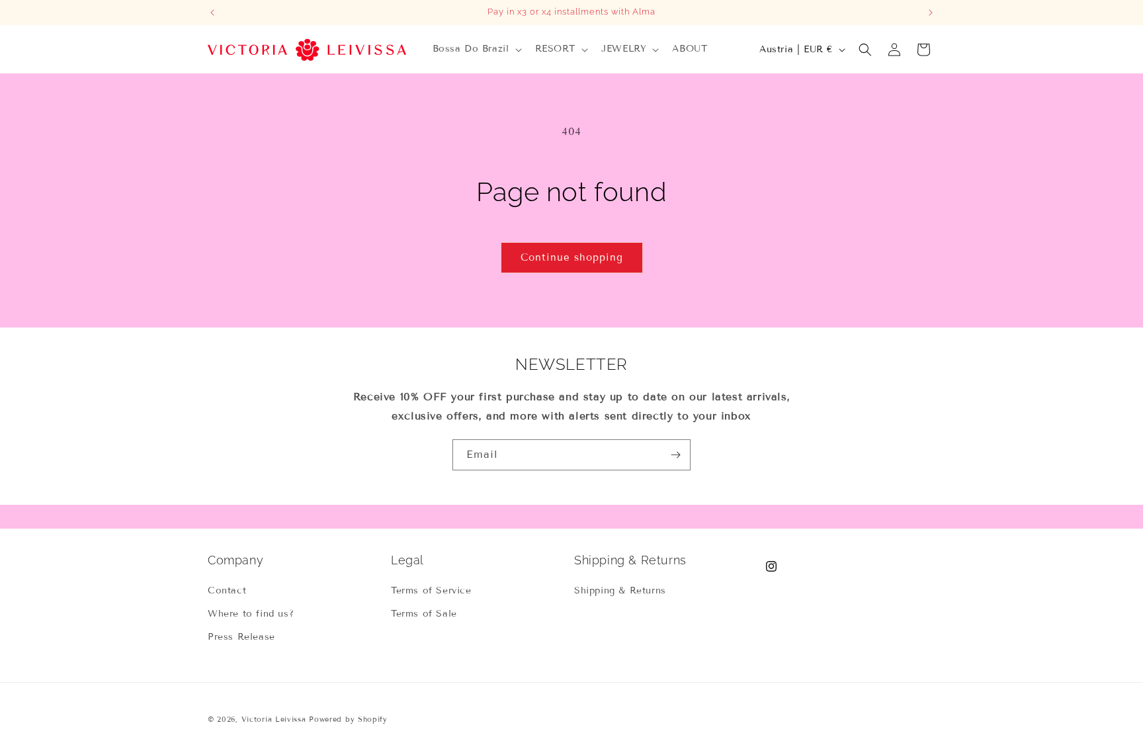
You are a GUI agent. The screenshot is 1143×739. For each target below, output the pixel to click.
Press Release (241, 636)
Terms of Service (431, 590)
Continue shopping (572, 257)
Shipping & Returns (620, 590)
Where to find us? (251, 613)
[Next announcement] (930, 12)
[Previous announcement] (212, 12)
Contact (227, 590)
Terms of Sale (424, 613)
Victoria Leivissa (273, 719)
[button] (476, 49)
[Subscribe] (675, 454)
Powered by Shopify (348, 719)
